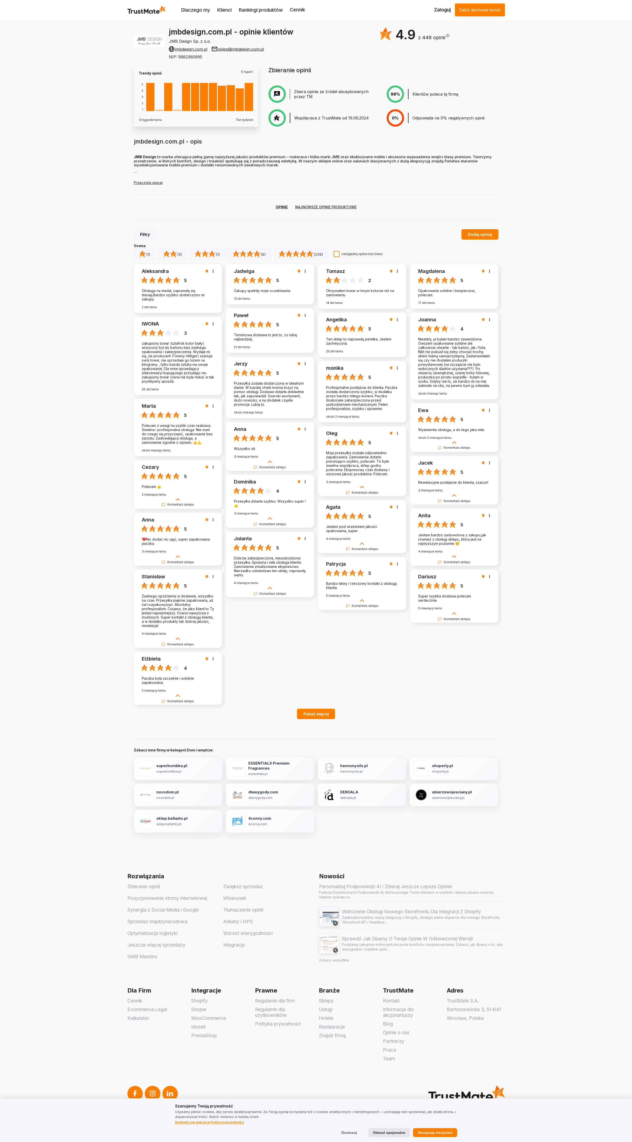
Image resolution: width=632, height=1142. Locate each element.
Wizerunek (234, 898)
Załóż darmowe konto (480, 9)
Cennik (297, 10)
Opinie (282, 207)
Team (389, 1059)
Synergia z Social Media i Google (163, 910)
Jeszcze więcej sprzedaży (156, 945)
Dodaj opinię (480, 234)
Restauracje (332, 1027)
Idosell (198, 1027)
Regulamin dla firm (275, 1001)
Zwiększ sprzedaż (243, 886)
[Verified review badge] (208, 271)
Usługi (325, 1009)
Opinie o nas (396, 1032)
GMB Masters (142, 956)
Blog (388, 1024)
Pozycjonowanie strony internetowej (167, 898)
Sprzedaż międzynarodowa (157, 921)
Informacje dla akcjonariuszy (398, 1012)
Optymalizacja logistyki (152, 933)
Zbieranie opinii (143, 886)
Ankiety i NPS (238, 921)
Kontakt (391, 1001)
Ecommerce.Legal (147, 1009)
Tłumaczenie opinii (243, 910)
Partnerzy (393, 1041)
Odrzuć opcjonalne (389, 1133)
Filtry (145, 234)
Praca (389, 1050)
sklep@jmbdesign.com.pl (241, 49)
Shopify (199, 1001)
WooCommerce (208, 1018)
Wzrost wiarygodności (248, 933)
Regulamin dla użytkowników (271, 1012)
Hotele (326, 1018)
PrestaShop (204, 1035)
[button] (433, 37)
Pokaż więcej (316, 713)
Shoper (199, 1009)
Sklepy (326, 1001)
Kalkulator (138, 1018)
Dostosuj (349, 1133)
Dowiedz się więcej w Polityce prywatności (209, 1122)
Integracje (234, 945)
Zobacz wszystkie (334, 960)
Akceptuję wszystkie (435, 1133)
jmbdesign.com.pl (191, 49)
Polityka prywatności (278, 1024)
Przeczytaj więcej (148, 183)
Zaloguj (442, 10)
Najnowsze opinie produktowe (326, 207)
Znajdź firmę (332, 1035)
